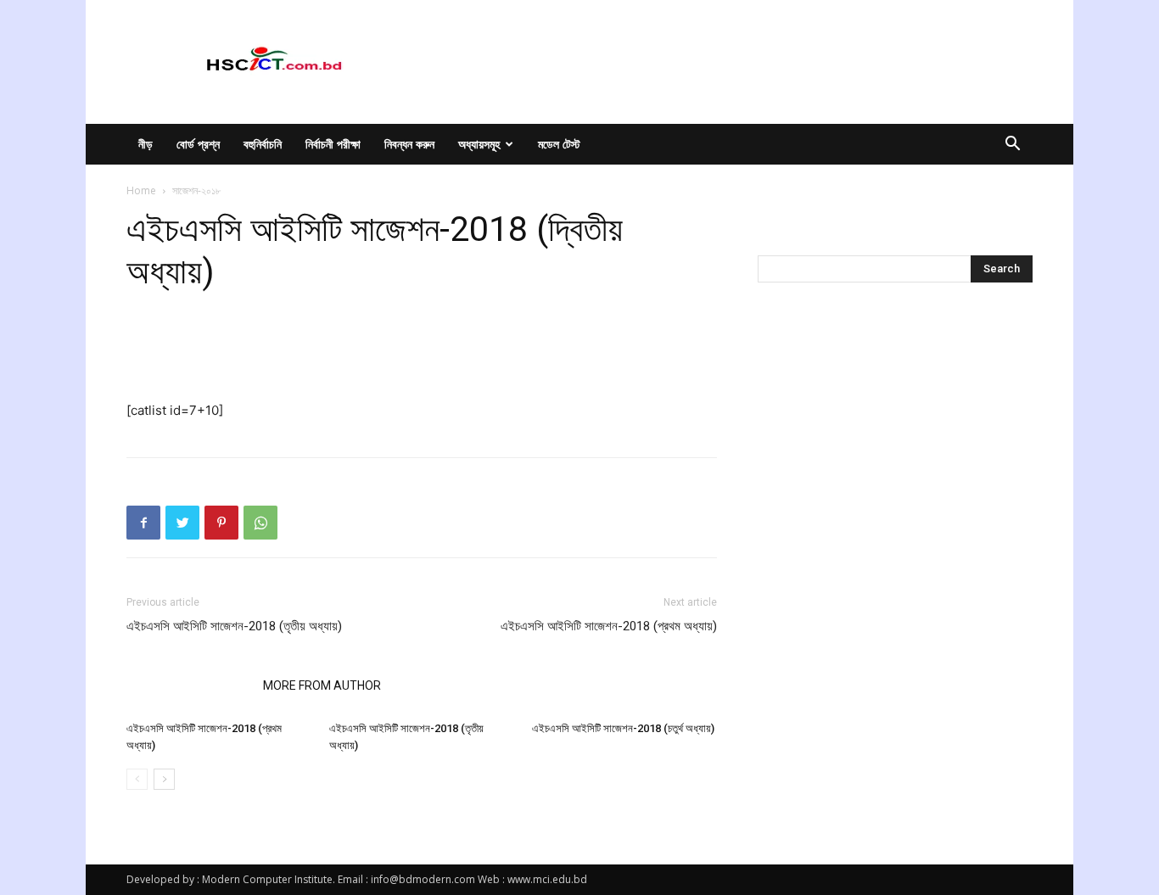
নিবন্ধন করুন (409, 144)
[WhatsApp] (260, 523)
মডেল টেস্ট (559, 144)
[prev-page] (137, 779)
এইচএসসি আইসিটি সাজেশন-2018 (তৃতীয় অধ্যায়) (234, 626)
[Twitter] (182, 523)
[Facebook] (143, 523)
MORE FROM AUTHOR (322, 685)
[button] (1012, 145)
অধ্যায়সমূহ (479, 144)
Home (141, 190)
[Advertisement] (421, 356)
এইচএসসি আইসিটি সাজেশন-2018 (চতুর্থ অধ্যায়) (623, 728)
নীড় (145, 144)
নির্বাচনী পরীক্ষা (333, 144)
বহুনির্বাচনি (263, 144)
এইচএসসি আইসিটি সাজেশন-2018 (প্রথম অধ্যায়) (609, 626)
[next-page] (164, 779)
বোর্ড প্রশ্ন (198, 144)
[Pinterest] (221, 523)
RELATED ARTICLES (190, 685)
